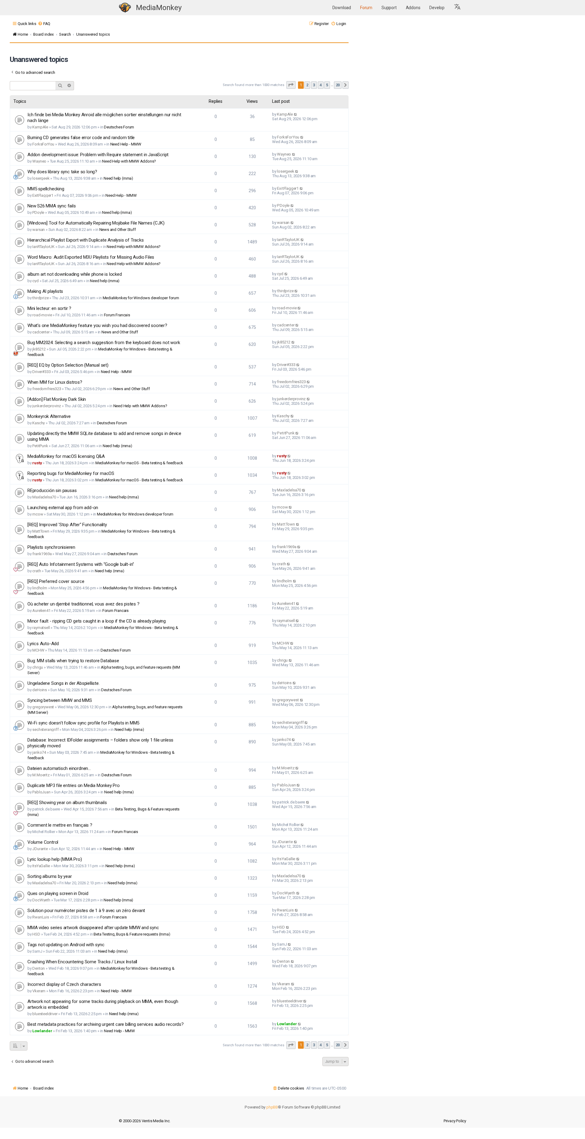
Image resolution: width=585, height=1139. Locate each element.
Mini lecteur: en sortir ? (49, 308)
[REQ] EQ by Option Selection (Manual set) (67, 365)
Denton (38, 968)
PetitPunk (40, 446)
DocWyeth (41, 900)
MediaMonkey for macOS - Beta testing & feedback (139, 463)
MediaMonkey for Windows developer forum (141, 298)
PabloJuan (41, 792)
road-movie (42, 315)
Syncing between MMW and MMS (59, 700)
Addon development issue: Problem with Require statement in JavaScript (97, 154)
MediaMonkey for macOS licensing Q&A (66, 456)
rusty (37, 463)
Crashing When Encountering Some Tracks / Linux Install (82, 962)
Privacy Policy (455, 1121)
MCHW (38, 650)
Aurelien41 (41, 610)
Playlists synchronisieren (51, 547)
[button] (457, 8)
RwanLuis (40, 917)
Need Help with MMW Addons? (129, 161)
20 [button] (338, 85)
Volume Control (42, 842)
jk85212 (39, 349)
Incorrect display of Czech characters (64, 984)
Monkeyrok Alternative (49, 416)
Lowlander (42, 1031)
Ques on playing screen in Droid (57, 893)
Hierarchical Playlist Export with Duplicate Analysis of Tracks (85, 240)
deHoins (39, 690)
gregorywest (43, 707)
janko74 (39, 752)
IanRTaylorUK (43, 246)
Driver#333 (41, 371)
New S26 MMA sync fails (51, 206)
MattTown (40, 531)
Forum (366, 7)
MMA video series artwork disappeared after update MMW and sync (93, 927)
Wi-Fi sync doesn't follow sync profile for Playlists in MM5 (83, 723)
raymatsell (41, 627)
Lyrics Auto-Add (43, 643)
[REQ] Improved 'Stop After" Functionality (67, 524)
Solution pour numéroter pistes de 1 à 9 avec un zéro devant (86, 910)
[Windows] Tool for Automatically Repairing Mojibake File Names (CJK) (95, 223)
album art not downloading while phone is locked (74, 274)
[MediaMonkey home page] (125, 8)
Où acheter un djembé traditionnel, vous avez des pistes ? (83, 604)
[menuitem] (44, 23)
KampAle (40, 127)
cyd (35, 280)
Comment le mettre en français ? (59, 825)
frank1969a (41, 554)
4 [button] (321, 85)
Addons (413, 7)
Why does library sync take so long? (62, 171)
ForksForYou (43, 144)
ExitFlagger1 (42, 195)
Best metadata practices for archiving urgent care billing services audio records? (105, 1024)
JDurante (40, 848)
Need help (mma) (118, 178)
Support (389, 7)
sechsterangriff (45, 729)
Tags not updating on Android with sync (65, 944)
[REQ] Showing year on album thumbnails (67, 802)
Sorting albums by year (49, 876)
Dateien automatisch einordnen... (59, 768)
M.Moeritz (40, 775)
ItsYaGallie (41, 866)
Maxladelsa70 (44, 497)
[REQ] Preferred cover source (55, 581)
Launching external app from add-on (62, 507)
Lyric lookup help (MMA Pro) (54, 859)
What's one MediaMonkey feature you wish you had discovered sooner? (97, 325)
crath (36, 571)
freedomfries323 (46, 388)
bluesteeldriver (44, 1013)
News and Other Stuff (117, 229)
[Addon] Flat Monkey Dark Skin (56, 399)
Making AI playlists (45, 291)
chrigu (37, 667)
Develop (437, 7)
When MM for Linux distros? (54, 382)
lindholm (39, 588)
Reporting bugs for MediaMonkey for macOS (70, 473)
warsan (38, 229)
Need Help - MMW (125, 144)
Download (341, 7)
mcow (37, 514)
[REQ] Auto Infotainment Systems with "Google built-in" (80, 564)
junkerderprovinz (46, 406)
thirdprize (40, 298)
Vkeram (38, 991)
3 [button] (314, 85)
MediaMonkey (159, 7)
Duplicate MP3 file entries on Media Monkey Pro (73, 785)
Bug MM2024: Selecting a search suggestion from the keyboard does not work (103, 342)
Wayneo (39, 161)
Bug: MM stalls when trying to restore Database (73, 660)
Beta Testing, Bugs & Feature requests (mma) (132, 934)
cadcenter (40, 332)
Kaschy (38, 423)
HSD (36, 934)
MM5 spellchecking (45, 189)
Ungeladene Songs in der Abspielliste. (63, 683)
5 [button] (327, 85)
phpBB (272, 1107)
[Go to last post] (296, 114)
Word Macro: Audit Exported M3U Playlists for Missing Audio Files (90, 257)
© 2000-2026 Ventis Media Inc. (144, 1121)
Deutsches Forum (119, 127)
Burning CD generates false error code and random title (81, 137)
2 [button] (307, 85)
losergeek (40, 178)
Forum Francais (117, 315)
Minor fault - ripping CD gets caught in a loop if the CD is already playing (96, 621)
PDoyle (38, 212)
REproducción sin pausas (51, 490)
